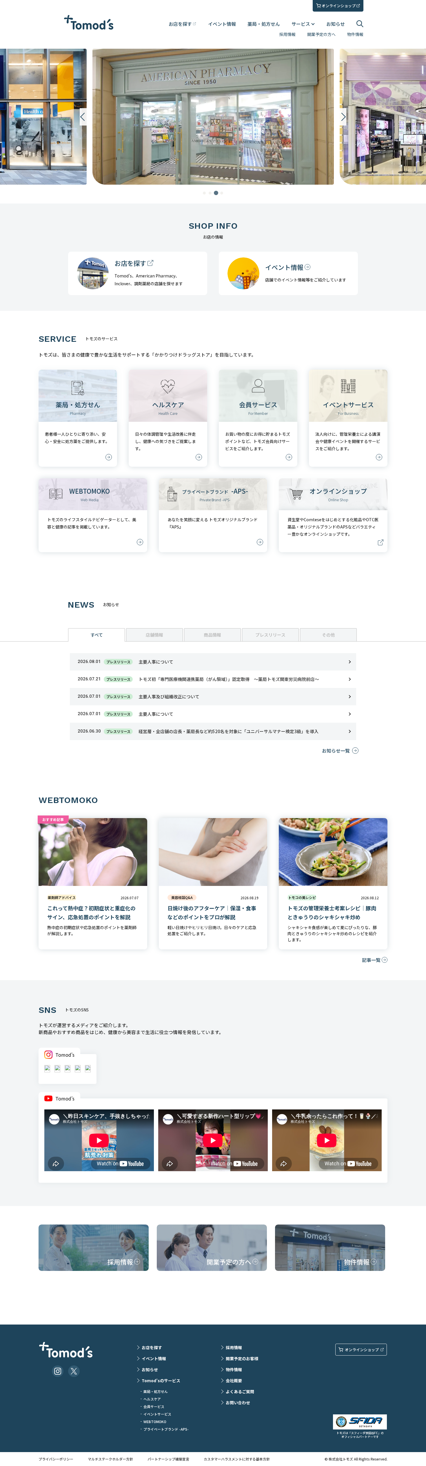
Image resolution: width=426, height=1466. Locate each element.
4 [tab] (222, 193)
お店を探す (152, 1347)
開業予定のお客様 (242, 1358)
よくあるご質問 (240, 1391)
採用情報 (287, 34)
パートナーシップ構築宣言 (168, 1458)
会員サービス (153, 1406)
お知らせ (335, 23)
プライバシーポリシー (56, 1458)
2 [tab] (210, 193)
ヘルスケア (152, 1398)
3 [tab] (216, 193)
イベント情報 (222, 23)
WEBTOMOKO (154, 1421)
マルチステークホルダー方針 (110, 1458)
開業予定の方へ (321, 34)
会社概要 (234, 1380)
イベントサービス (157, 1413)
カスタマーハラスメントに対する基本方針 (237, 1458)
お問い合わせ (238, 1402)
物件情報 (355, 34)
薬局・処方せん (263, 23)
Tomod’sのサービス (161, 1380)
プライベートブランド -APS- (166, 1429)
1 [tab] (204, 193)
